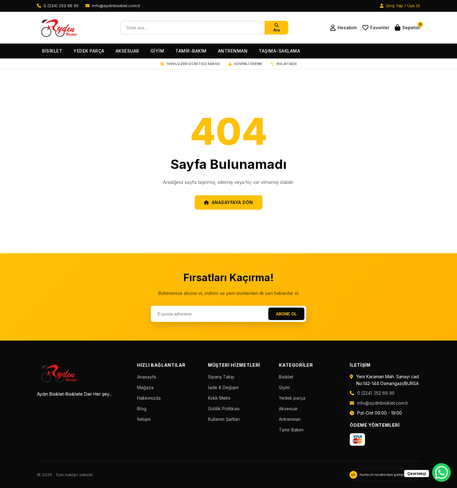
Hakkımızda (149, 398)
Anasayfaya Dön (232, 202)
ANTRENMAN (233, 50)
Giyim (284, 387)
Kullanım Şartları (224, 419)
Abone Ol (286, 314)
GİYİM (157, 50)
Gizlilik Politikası (224, 408)
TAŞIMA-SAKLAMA (279, 50)
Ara (276, 30)
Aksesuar (288, 408)
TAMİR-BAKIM (191, 50)
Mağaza (145, 387)
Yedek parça (292, 398)
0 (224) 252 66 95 (376, 393)
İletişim (144, 419)
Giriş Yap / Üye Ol (402, 5)
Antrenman (290, 419)
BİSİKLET (52, 50)
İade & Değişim (223, 387)
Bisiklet (286, 376)
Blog (141, 408)
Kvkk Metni (219, 398)
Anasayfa (146, 376)
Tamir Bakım (291, 429)
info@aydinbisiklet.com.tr (382, 403)
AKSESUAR (127, 50)
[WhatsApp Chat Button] (441, 472)
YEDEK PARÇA (88, 50)
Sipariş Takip (221, 376)
